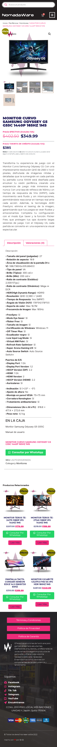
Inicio (5, 23)
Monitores (23, 23)
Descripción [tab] (14, 243)
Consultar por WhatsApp (27, 452)
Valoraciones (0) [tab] (35, 243)
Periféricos (13, 23)
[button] (49, 33)
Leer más (15, 543)
